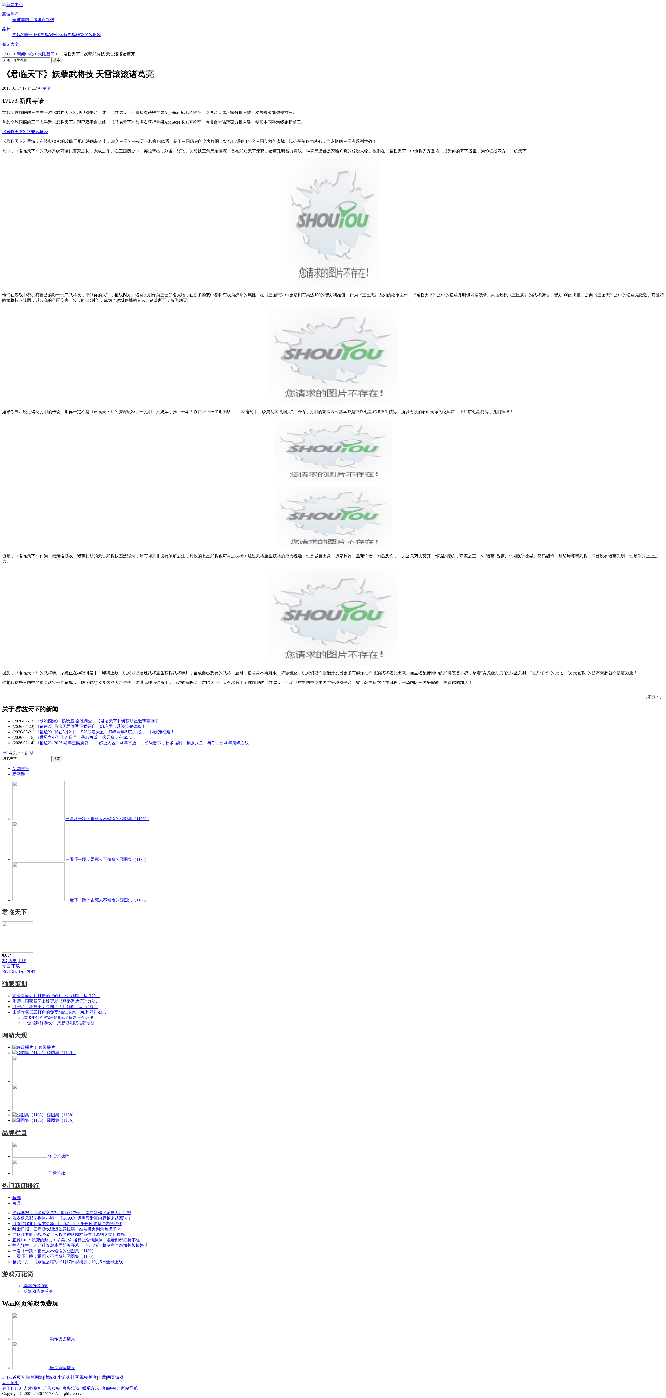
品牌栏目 (14, 1132)
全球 (16, 19)
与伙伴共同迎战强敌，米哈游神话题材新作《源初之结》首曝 (68, 1234)
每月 (16, 1203)
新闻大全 (10, 44)
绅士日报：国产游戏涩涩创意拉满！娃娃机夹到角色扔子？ (66, 1229)
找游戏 (50, 1377)
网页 (13, 753)
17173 (7, 54)
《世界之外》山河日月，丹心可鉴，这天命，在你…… (85, 737)
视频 (84, 1377)
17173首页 (11, 1377)
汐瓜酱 (94, 35)
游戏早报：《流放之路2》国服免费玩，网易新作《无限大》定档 (71, 1212)
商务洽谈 (71, 1388)
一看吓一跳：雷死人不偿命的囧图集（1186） (54, 1256)
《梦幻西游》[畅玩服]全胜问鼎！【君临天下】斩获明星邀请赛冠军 (97, 721)
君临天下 (14, 912)
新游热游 (10, 14)
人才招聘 (32, 1388)
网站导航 (129, 1388)
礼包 (50, 19)
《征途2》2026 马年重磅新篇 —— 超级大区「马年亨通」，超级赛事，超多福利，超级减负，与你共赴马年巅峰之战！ (144, 743)
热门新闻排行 (21, 1185)
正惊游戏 (40, 35)
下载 (15, 966)
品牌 (6, 29)
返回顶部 (10, 1383)
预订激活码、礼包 (18, 971)
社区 (75, 1377)
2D (4, 960)
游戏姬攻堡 (78, 35)
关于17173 (11, 1388)
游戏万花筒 (17, 1274)
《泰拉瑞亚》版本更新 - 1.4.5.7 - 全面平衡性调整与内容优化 (67, 1223)
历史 (12, 960)
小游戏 (63, 1377)
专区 (6, 966)
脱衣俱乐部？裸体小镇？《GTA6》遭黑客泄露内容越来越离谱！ (71, 1218)
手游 (33, 19)
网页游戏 (115, 1377)
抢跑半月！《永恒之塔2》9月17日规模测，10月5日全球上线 (67, 1262)
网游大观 (14, 1035)
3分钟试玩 (58, 35)
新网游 (18, 774)
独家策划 (14, 983)
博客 (93, 1377)
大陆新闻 (46, 54)
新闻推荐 (20, 768)
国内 (25, 19)
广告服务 (51, 1388)
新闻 (28, 753)
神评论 (44, 88)
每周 (16, 1197)
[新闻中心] (12, 4)
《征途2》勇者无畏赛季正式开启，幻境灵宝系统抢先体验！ (90, 726)
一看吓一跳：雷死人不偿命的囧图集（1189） (54, 1251)
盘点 (41, 19)
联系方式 (90, 1388)
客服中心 (110, 1388)
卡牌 (22, 960)
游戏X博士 (22, 35)
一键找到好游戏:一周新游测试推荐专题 (59, 1023)
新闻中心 (25, 54)
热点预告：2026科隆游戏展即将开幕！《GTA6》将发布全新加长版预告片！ (82, 1245)
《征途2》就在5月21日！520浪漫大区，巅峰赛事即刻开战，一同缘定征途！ (105, 732)
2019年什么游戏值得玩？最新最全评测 (58, 1017)
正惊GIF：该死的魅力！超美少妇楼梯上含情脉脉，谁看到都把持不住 (76, 1240)
